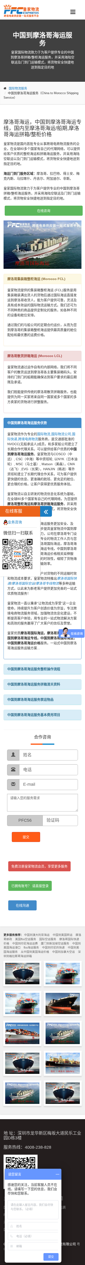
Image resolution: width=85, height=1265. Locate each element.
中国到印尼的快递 (53, 947)
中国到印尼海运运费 (25, 943)
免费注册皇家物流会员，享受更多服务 (39, 866)
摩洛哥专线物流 (47, 583)
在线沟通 (22, 905)
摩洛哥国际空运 (23, 583)
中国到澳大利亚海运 (37, 935)
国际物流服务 (18, 88)
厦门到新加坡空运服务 (55, 943)
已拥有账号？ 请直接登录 (30, 886)
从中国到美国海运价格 (35, 952)
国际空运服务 (47, 939)
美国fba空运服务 (25, 939)
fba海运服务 (31, 947)
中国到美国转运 (62, 935)
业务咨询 (15, 522)
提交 (26, 837)
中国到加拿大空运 (63, 952)
